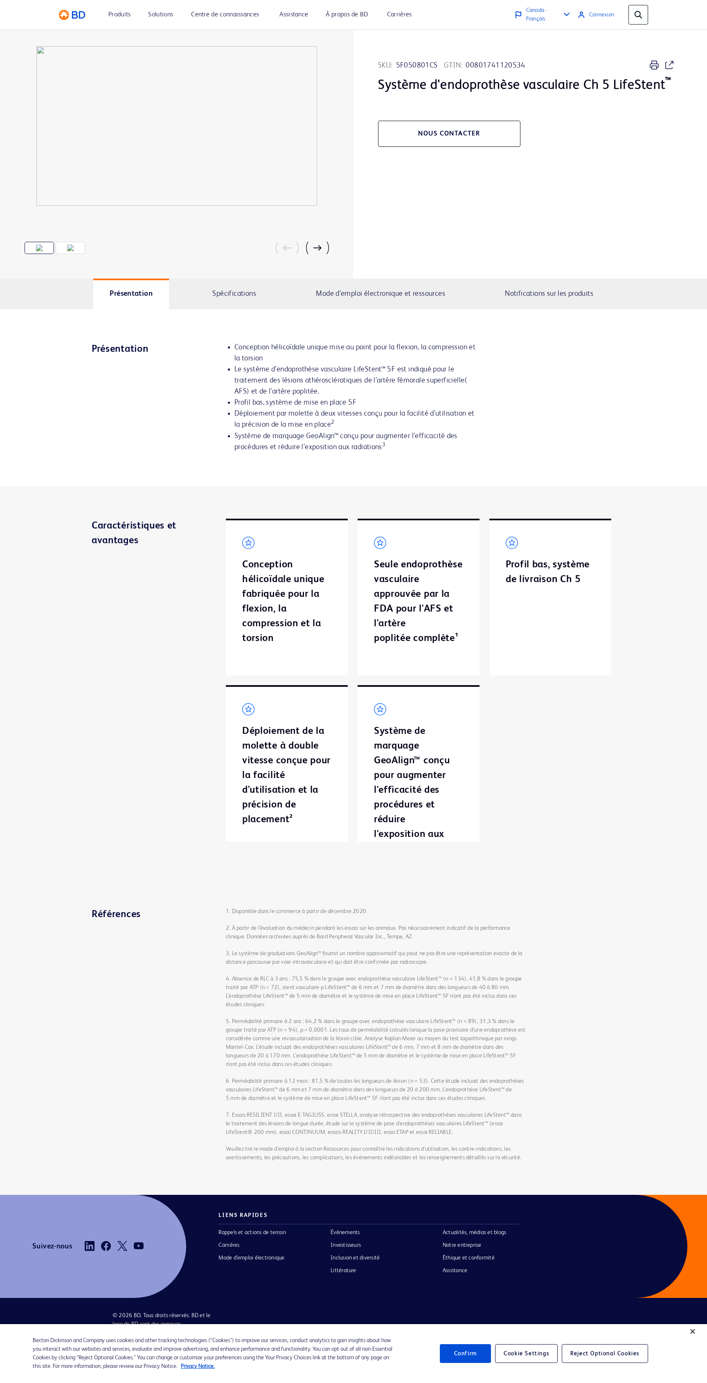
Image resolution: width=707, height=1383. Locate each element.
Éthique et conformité (469, 1258)
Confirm (465, 1353)
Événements (345, 1232)
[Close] (692, 1331)
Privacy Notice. (198, 1366)
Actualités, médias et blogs (474, 1232)
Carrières (228, 1245)
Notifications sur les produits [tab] (549, 293)
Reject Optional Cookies (604, 1353)
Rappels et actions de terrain (252, 1232)
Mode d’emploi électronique (251, 1258)
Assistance (455, 1270)
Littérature (343, 1270)
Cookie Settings (526, 1353)
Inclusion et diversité (355, 1258)
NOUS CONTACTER (449, 133)
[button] (290, 248)
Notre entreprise (462, 1245)
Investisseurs (346, 1245)
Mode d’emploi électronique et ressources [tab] (380, 293)
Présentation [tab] (131, 293)
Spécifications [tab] (234, 293)
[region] (353, 1353)
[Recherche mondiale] (638, 15)
